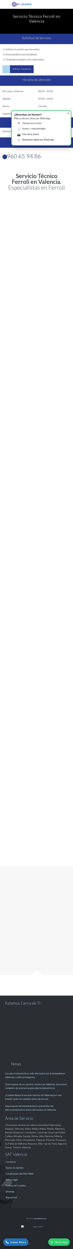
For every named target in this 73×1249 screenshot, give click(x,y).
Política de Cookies (16, 1185)
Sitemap (10, 1191)
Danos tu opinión (15, 1167)
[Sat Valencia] (39, 4)
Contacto (11, 1161)
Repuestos (11, 1197)
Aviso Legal (11, 1179)
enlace (40, 627)
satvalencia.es (40, 1218)
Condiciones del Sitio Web (19, 1173)
